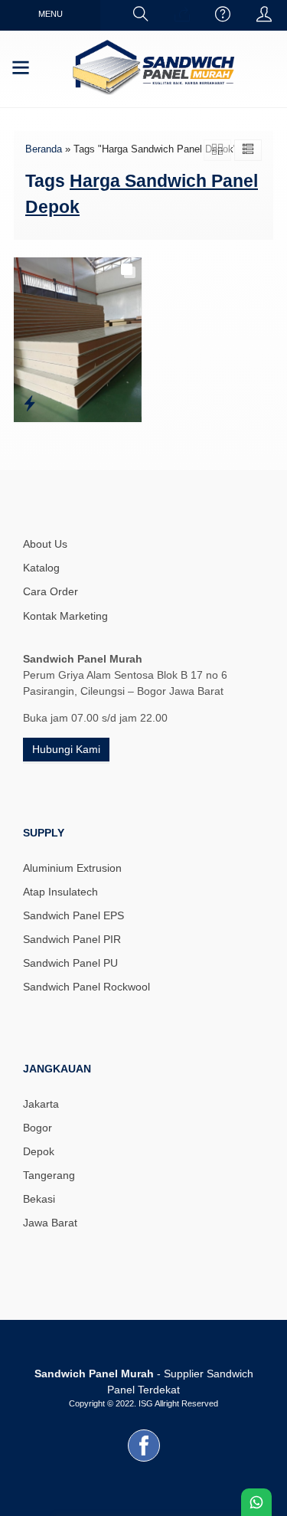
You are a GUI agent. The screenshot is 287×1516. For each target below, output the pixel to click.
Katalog (41, 568)
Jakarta (41, 1104)
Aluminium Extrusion (72, 868)
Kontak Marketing (65, 616)
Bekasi (39, 1199)
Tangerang (49, 1175)
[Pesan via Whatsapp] (182, 15)
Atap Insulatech (60, 892)
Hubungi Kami (66, 749)
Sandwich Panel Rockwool (86, 987)
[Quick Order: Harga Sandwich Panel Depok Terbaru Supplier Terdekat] (29, 403)
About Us (45, 544)
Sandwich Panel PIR (72, 939)
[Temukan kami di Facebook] (144, 1461)
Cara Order (50, 591)
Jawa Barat (50, 1222)
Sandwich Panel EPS (73, 915)
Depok (38, 1151)
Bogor (37, 1127)
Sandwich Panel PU (70, 963)
